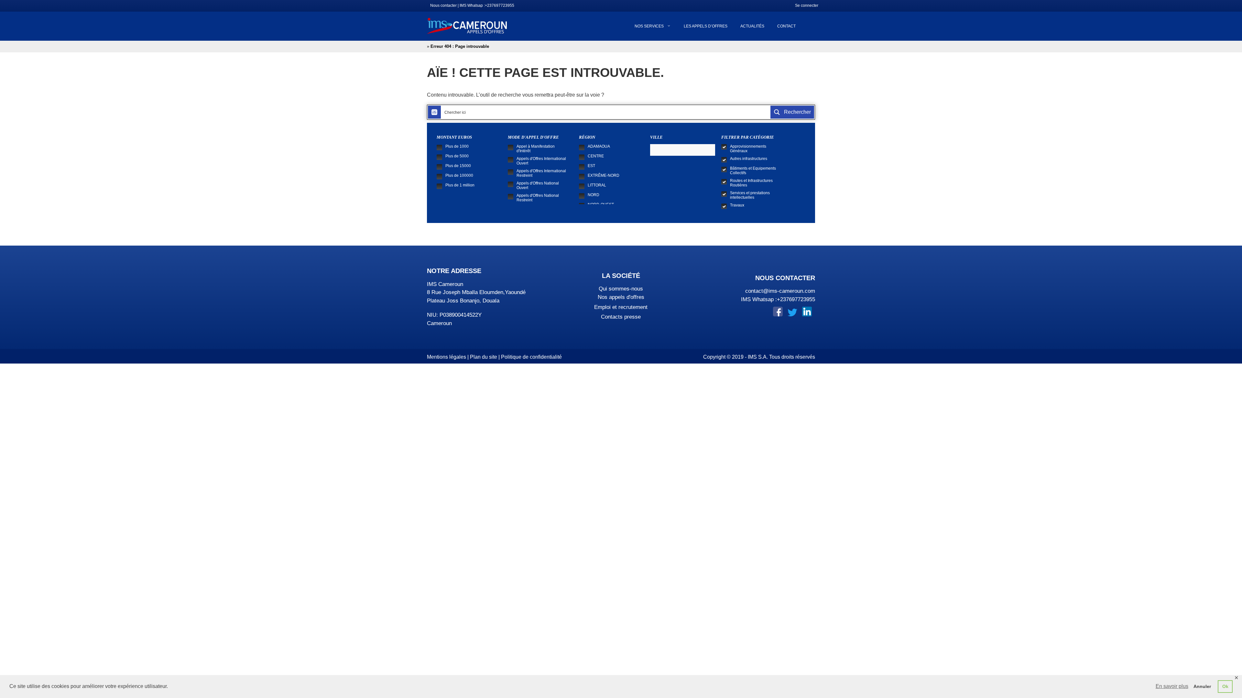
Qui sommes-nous (621, 289)
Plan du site (483, 357)
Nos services (649, 26)
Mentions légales (446, 357)
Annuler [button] (1202, 686)
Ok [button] (1225, 686)
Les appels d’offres (705, 26)
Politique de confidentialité (531, 357)
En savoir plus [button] (1172, 686)
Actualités (752, 26)
